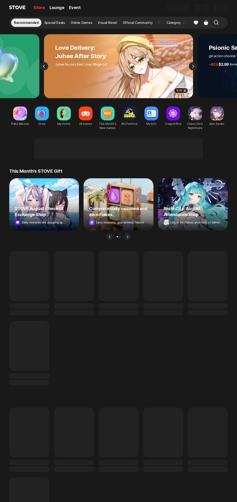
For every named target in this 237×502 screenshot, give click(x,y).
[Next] (193, 66)
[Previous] (44, 66)
